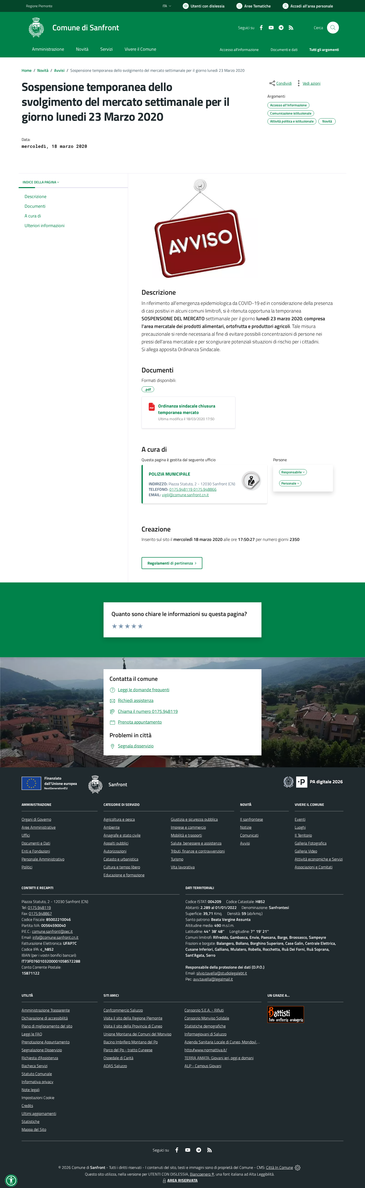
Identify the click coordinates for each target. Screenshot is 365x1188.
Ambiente (112, 827)
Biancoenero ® (202, 1174)
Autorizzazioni (115, 851)
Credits (27, 1105)
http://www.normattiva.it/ (205, 1050)
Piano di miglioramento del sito (47, 1026)
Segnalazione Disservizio (42, 1050)
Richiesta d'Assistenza (40, 1058)
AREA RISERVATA (182, 1180)
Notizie (246, 827)
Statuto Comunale (37, 1074)
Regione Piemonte (39, 5)
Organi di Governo (36, 819)
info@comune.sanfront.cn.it (55, 937)
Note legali (30, 1090)
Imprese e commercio (188, 827)
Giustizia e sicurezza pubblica (194, 819)
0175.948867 (40, 913)
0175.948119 (39, 907)
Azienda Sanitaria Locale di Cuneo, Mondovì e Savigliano (230, 1042)
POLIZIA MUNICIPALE (169, 474)
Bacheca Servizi (34, 1066)
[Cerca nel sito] (333, 28)
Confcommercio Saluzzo (123, 1010)
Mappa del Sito (34, 1129)
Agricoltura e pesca (119, 819)
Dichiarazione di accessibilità (45, 1018)
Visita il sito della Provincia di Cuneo (133, 1026)
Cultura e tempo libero (122, 867)
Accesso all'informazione (239, 49)
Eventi (300, 819)
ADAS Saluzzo (115, 1066)
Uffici (26, 835)
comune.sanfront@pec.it (52, 931)
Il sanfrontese (251, 819)
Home (27, 70)
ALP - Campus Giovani (202, 1066)
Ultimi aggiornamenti (39, 1113)
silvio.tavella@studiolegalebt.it (221, 973)
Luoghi (300, 827)
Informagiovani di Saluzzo (205, 1034)
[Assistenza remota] (297, 1167)
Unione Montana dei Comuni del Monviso (137, 1034)
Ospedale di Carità (118, 1058)
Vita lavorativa (183, 867)
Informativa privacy (37, 1082)
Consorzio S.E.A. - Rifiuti (204, 1010)
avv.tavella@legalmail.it (213, 979)
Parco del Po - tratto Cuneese (128, 1050)
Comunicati (249, 835)
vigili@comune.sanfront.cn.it (185, 495)
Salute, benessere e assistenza (196, 843)
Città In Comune (279, 1167)
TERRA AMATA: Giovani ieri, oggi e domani (219, 1058)
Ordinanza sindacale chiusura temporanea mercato (186, 409)
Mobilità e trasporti (186, 835)
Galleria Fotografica (311, 843)
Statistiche (30, 1121)
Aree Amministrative (39, 827)
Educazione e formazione (124, 875)
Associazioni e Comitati (313, 867)
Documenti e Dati (36, 843)
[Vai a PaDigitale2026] (313, 781)
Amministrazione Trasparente (46, 1010)
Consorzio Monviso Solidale (206, 1018)
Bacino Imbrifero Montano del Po (131, 1042)
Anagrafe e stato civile (122, 835)
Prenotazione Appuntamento (46, 1042)
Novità (42, 70)
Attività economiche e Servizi (319, 859)
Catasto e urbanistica (121, 859)
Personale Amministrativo (43, 859)
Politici (27, 867)
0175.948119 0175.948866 (193, 489)
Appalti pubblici (116, 843)
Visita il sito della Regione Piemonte (133, 1018)
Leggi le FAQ (32, 1034)
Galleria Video (306, 851)
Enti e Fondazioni (36, 851)
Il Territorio (303, 835)
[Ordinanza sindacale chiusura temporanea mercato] (152, 407)
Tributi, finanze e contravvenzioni (198, 851)
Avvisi (59, 70)
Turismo (177, 859)
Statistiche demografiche (205, 1026)
